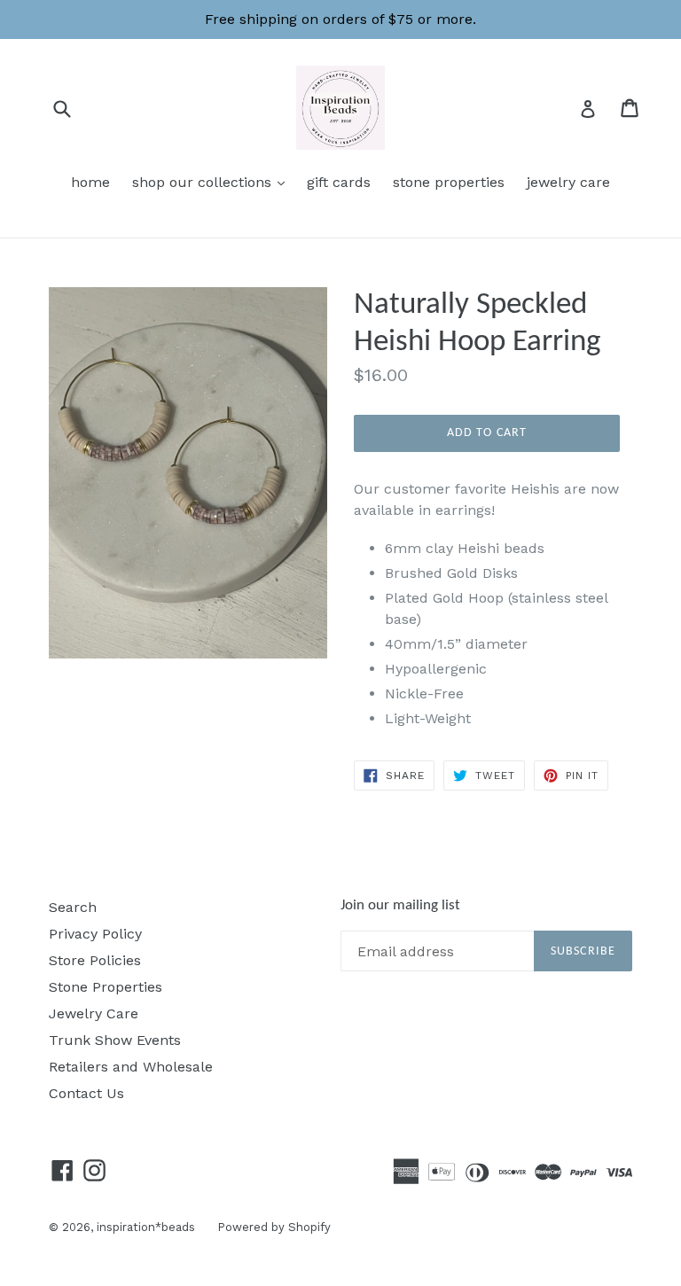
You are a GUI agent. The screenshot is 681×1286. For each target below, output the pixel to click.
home (90, 182)
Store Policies (95, 960)
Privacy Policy (95, 933)
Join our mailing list (400, 905)
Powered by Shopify (274, 1227)
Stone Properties (105, 986)
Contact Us (86, 1093)
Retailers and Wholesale (131, 1066)
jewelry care (568, 182)
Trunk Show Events (115, 1040)
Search (73, 907)
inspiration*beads (146, 1227)
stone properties (449, 182)
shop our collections (213, 182)
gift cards (339, 182)
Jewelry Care (93, 1013)
